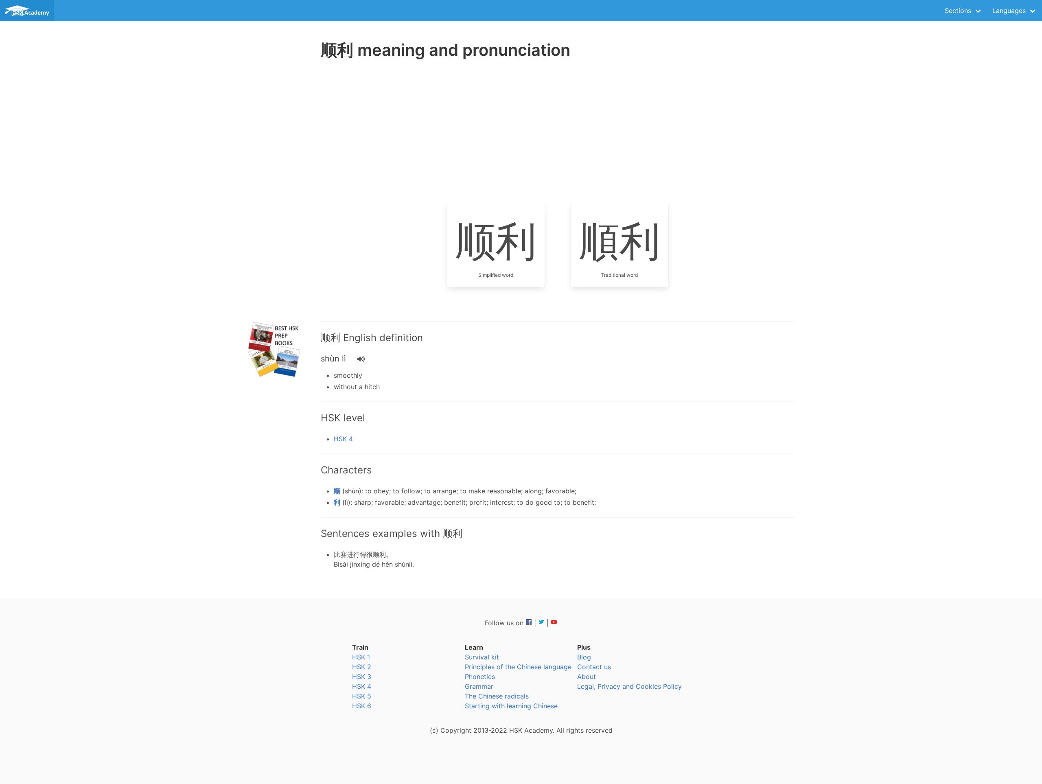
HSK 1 (361, 657)
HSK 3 (361, 676)
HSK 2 (361, 667)
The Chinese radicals (497, 696)
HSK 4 (343, 439)
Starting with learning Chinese (511, 706)
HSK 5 (361, 696)
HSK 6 (361, 706)
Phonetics (480, 676)
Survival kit (482, 657)
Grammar (479, 686)
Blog (584, 657)
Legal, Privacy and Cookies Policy (629, 686)
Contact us (594, 667)
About (586, 676)
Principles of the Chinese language (518, 667)
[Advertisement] (275, 191)
